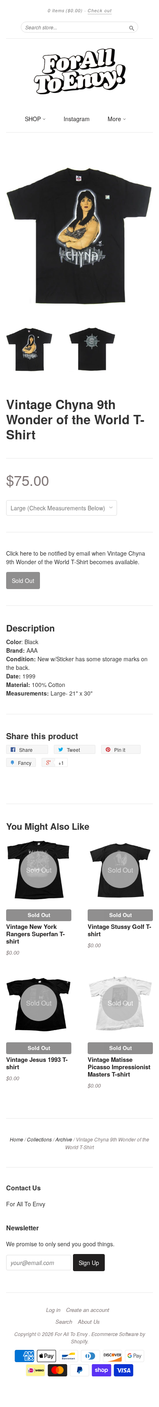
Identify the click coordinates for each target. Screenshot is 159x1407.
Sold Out (39, 915)
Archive (63, 1139)
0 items (65, 10)
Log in (53, 1310)
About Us (89, 1322)
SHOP (33, 119)
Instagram (77, 119)
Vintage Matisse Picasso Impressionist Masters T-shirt (119, 1067)
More (115, 119)
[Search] (131, 26)
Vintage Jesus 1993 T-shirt (37, 1063)
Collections (39, 1139)
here (26, 553)
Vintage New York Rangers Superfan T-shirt (35, 934)
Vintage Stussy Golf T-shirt (119, 930)
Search (63, 1322)
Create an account (87, 1310)
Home (16, 1139)
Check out (100, 10)
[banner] (79, 70)
